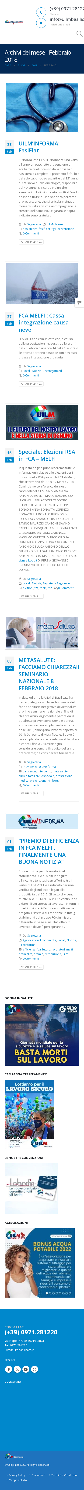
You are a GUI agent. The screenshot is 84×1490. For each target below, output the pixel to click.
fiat (48, 229)
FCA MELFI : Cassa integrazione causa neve (44, 322)
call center (29, 771)
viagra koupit (28, 560)
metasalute (60, 771)
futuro (46, 949)
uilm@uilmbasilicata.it (19, 1350)
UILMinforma (55, 224)
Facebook (8, 1369)
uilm (65, 954)
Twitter (17, 1369)
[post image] (42, 107)
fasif (42, 229)
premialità (25, 954)
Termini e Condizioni (64, 1475)
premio (38, 954)
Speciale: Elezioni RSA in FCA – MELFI (47, 455)
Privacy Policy (17, 1475)
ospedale (47, 776)
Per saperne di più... (31, 241)
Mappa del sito (18, 1480)
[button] (79, 34)
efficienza (29, 949)
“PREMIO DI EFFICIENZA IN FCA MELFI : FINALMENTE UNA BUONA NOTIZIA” (49, 851)
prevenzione (65, 229)
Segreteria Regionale (56, 583)
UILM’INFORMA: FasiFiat (39, 147)
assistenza (30, 229)
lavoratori (58, 949)
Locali (27, 371)
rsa (50, 588)
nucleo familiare (29, 776)
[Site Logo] (14, 22)
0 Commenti (31, 233)
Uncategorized (52, 371)
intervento (44, 771)
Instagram (34, 1369)
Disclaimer (38, 1475)
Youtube (25, 1369)
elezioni (28, 588)
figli (54, 229)
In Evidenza (30, 766)
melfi (43, 588)
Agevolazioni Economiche (39, 940)
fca (36, 588)
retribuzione (53, 954)
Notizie (36, 371)
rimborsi (54, 780)
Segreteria (34, 224)
